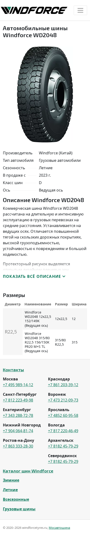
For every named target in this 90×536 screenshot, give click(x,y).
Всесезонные (16, 499)
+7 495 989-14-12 (18, 384)
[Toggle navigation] (80, 10)
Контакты (13, 369)
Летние (10, 489)
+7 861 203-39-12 (63, 384)
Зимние (11, 480)
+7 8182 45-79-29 (63, 446)
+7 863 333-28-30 (18, 446)
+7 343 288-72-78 (18, 415)
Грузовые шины (19, 509)
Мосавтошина (59, 527)
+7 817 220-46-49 (63, 430)
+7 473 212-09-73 (63, 400)
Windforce (34, 10)
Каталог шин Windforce (28, 470)
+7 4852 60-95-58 (63, 415)
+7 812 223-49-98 (18, 400)
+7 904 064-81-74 (18, 430)
